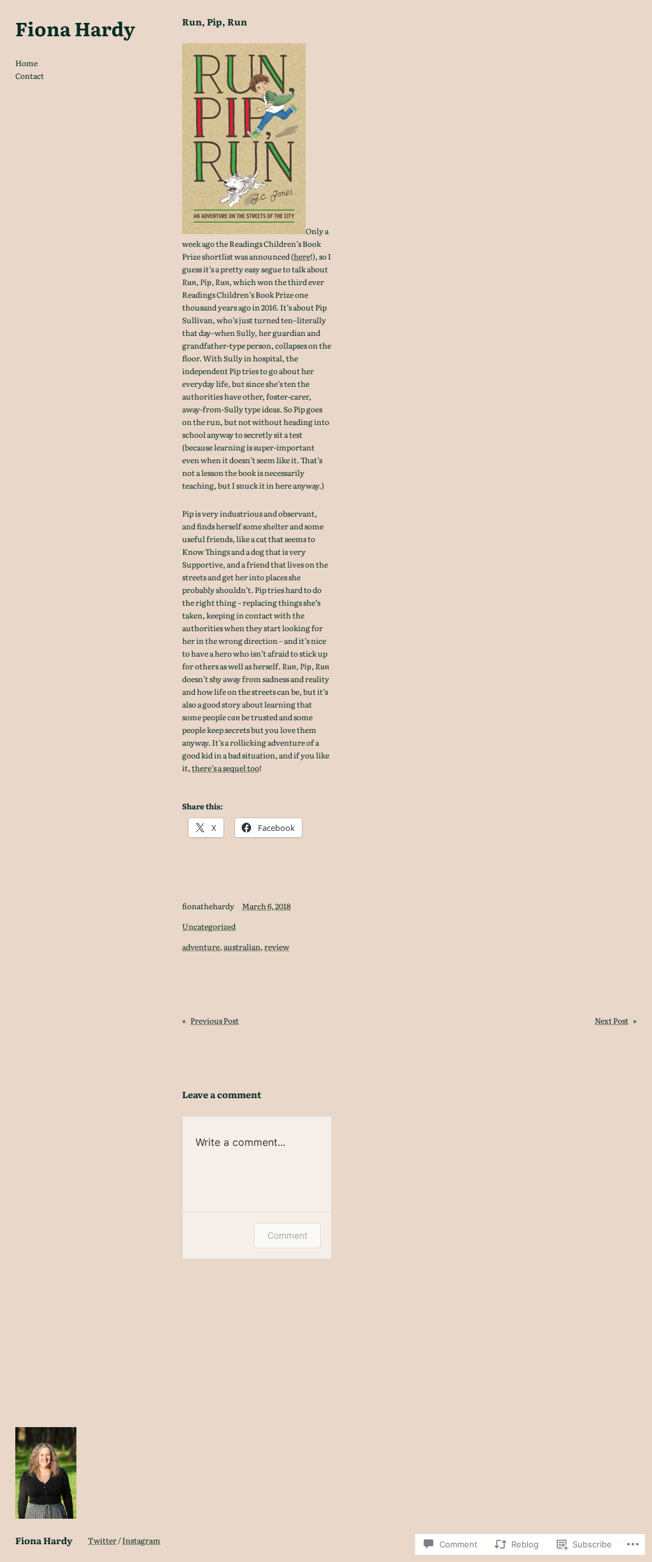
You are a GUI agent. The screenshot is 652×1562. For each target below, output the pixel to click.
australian (241, 946)
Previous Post (214, 1020)
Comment (287, 1235)
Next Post (611, 1020)
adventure (201, 946)
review (276, 946)
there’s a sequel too (225, 768)
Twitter (102, 1540)
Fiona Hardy (75, 28)
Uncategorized (209, 926)
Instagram (141, 1540)
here (302, 256)
